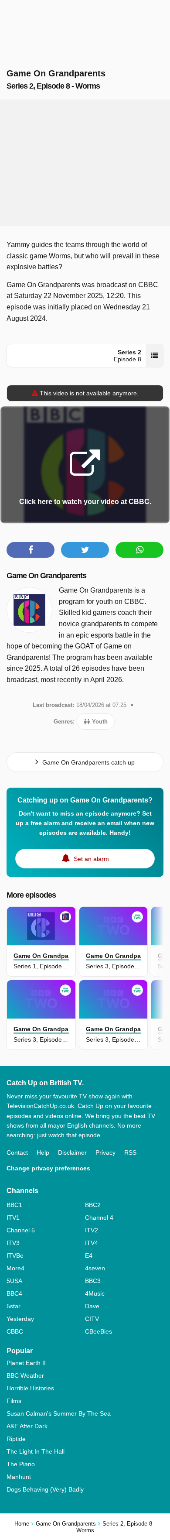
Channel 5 (21, 1230)
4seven (95, 1268)
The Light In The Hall (36, 1451)
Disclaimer (72, 1152)
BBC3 (93, 1280)
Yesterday (20, 1318)
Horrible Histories (30, 1388)
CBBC (15, 1331)
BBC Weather (25, 1375)
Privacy (105, 1152)
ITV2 (91, 1230)
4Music (95, 1293)
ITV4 (91, 1242)
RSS (130, 1152)
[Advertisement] (85, 162)
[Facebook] (30, 550)
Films (14, 1400)
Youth (99, 721)
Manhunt (19, 1476)
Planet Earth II (26, 1362)
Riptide (16, 1438)
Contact (17, 1152)
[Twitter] (85, 550)
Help (43, 1152)
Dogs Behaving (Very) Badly (45, 1489)
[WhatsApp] (139, 550)
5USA (14, 1280)
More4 (15, 1268)
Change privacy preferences (48, 1168)
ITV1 (13, 1217)
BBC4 (14, 1293)
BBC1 (14, 1204)
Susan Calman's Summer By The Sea (59, 1413)
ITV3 (13, 1242)
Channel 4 (99, 1217)
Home (21, 1523)
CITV (92, 1318)
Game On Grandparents (46, 575)
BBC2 (93, 1204)
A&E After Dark (27, 1426)
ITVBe (15, 1255)
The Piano (21, 1464)
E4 (88, 1255)
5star (13, 1306)
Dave (92, 1306)
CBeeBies (98, 1331)
